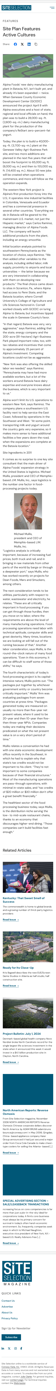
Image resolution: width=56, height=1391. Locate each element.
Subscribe (11, 1337)
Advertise (7, 1306)
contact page (16, 1379)
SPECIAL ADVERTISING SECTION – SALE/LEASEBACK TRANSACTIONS (26, 1202)
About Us (7, 1312)
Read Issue (10, 1243)
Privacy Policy (10, 1318)
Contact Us (8, 1300)
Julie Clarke (26, 1376)
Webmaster (19, 1383)
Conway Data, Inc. (11, 1366)
